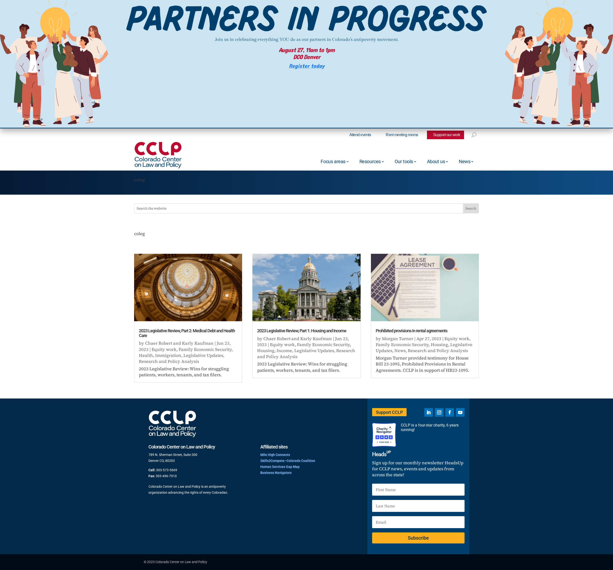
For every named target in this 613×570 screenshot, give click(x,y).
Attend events (360, 135)
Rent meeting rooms (402, 135)
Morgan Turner (397, 339)
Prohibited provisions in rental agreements (411, 330)
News (464, 161)
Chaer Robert (158, 343)
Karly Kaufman (198, 343)
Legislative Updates (203, 355)
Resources (370, 161)
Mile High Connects (275, 455)
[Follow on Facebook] (449, 412)
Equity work (164, 349)
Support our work (446, 135)
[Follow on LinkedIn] (428, 412)
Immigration (168, 355)
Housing (265, 351)
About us (436, 161)
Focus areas (333, 161)
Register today (306, 66)
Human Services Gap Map (280, 467)
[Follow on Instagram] (439, 412)
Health (146, 355)
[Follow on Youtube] (460, 412)
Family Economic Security (205, 349)
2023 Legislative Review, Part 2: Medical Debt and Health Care (187, 333)
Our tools (404, 161)
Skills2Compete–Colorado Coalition (287, 461)
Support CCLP (389, 412)
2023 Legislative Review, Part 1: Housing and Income (301, 330)
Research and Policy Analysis (169, 361)
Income (284, 351)
